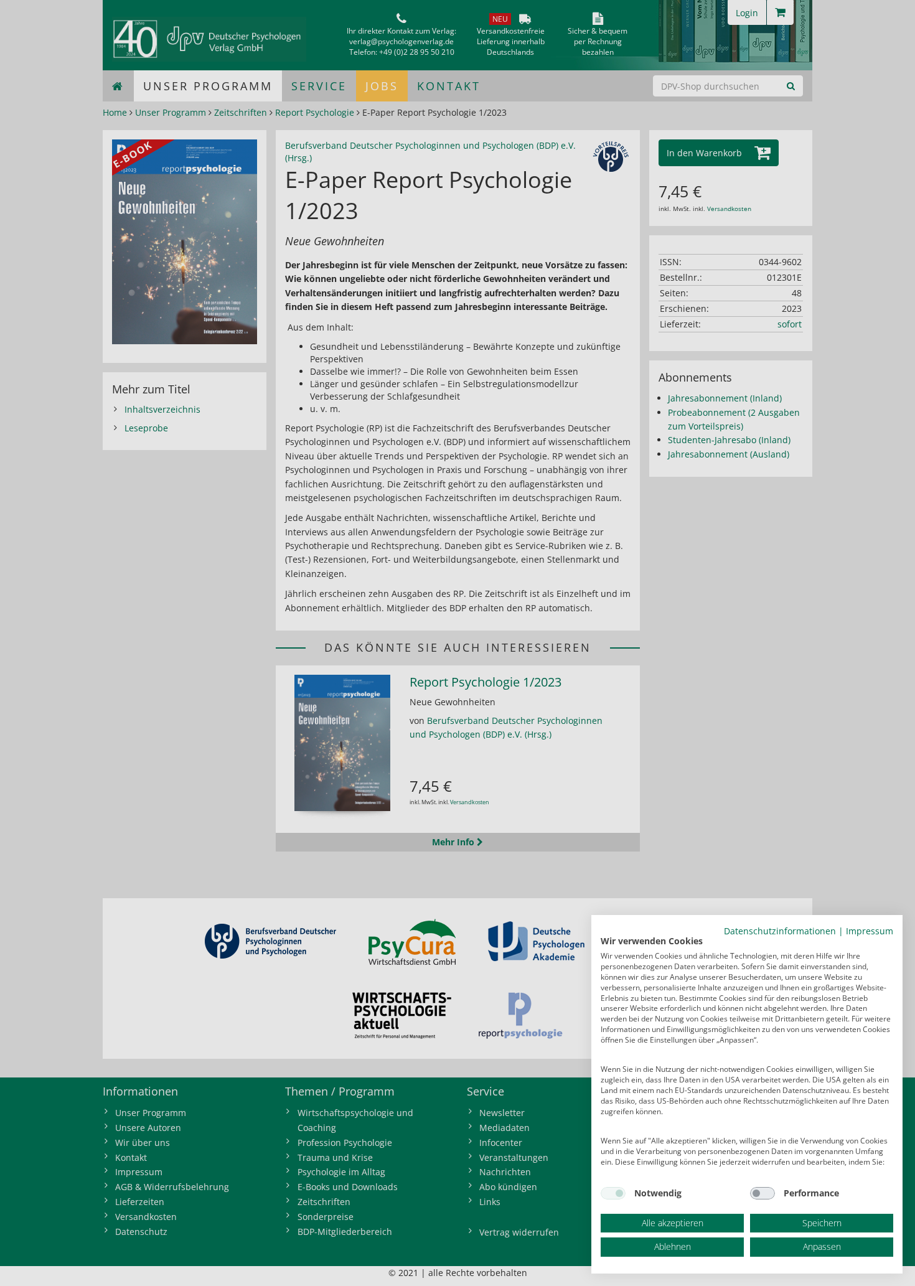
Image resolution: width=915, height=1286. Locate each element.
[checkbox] (613, 1193)
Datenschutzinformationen (780, 931)
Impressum (869, 931)
